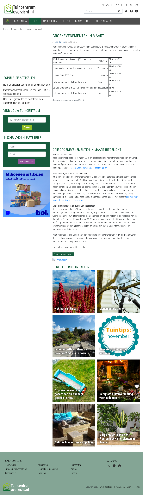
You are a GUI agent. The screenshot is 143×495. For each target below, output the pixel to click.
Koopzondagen (103, 21)
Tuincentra (20, 21)
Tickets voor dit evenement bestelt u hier (88, 168)
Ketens (66, 21)
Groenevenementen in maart (31, 29)
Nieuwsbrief (108, 5)
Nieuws (14, 29)
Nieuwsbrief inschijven (48, 469)
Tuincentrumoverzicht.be (15, 469)
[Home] (7, 21)
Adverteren (121, 5)
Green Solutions (106, 487)
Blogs (35, 21)
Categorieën (50, 21)
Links (138, 487)
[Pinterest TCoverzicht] (136, 11)
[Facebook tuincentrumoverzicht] (131, 11)
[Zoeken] (119, 11)
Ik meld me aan (27, 161)
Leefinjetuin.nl (10, 465)
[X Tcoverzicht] (126, 11)
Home (5, 29)
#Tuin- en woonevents (63, 254)
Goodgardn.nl (10, 473)
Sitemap (130, 487)
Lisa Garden (60, 42)
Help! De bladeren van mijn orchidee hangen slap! (26, 84)
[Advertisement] (26, 52)
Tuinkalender (82, 21)
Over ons (134, 5)
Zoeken (27, 127)
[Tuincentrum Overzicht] (21, 8)
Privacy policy (119, 487)
